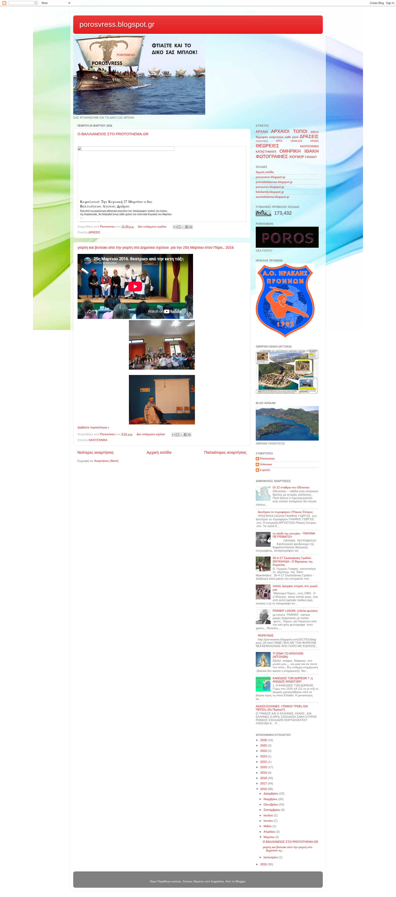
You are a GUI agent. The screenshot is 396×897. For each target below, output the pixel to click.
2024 (264, 750)
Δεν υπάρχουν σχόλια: (153, 226)
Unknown (266, 464)
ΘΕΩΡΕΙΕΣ (267, 145)
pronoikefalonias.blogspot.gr (274, 182)
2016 (264, 789)
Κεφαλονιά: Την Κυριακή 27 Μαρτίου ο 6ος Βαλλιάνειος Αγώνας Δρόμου (116, 204)
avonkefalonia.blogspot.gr (272, 196)
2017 (264, 783)
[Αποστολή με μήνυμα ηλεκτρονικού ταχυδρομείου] (175, 227)
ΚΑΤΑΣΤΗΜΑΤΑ (266, 151)
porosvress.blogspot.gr (116, 24)
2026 (264, 740)
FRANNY (311, 157)
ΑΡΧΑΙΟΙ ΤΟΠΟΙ (289, 131)
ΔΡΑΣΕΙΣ (94, 232)
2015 (264, 864)
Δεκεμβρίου (271, 793)
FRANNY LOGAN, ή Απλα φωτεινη (295, 610)
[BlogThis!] (179, 227)
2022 (264, 761)
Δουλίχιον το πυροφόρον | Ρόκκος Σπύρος (285, 512)
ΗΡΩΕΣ (314, 141)
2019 (264, 772)
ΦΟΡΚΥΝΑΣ (266, 635)
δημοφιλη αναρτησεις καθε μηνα (277, 137)
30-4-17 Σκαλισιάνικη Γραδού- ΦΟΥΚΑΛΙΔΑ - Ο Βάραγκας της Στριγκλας (293, 561)
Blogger (240, 881)
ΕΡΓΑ (279, 141)
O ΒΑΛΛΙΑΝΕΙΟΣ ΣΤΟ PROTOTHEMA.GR (113, 134)
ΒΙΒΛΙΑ (315, 132)
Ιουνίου (269, 820)
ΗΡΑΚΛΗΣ (296, 141)
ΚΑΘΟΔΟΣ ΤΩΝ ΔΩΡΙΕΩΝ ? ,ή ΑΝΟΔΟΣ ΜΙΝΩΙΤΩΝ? (293, 680)
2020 (264, 767)
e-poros (265, 469)
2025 (264, 745)
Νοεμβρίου (271, 799)
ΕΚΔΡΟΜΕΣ (262, 141)
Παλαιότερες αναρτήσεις (225, 452)
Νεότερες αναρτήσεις (95, 452)
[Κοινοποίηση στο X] (183, 227)
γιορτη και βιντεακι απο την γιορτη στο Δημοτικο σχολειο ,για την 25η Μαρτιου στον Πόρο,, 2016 (156, 247)
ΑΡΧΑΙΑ (262, 131)
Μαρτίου (269, 837)
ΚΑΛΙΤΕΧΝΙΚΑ (98, 440)
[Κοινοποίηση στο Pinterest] (191, 227)
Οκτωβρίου (271, 804)
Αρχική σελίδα (159, 452)
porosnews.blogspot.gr (270, 177)
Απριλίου (270, 831)
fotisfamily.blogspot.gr (270, 191)
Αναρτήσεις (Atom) (106, 460)
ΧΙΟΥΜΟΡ (296, 157)
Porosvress (267, 458)
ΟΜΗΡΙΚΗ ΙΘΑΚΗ (299, 151)
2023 (264, 756)
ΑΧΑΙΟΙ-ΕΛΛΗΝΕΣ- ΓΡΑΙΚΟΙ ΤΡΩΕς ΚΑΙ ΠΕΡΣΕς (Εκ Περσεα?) (282, 708)
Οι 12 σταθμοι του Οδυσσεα (291, 487)
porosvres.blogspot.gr (270, 187)
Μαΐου (268, 826)
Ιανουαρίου (271, 857)
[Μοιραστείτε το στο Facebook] (187, 227)
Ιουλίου (269, 815)
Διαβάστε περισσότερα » (93, 427)
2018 (264, 778)
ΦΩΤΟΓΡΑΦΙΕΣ (272, 156)
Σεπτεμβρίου (272, 809)
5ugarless (217, 881)
